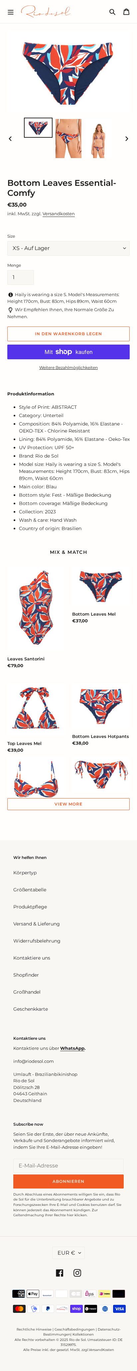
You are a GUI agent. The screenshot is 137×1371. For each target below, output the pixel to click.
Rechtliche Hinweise (34, 1329)
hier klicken (77, 1215)
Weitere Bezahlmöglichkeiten (68, 367)
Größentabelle (29, 890)
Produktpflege (30, 907)
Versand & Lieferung (36, 924)
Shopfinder (26, 975)
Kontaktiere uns (31, 958)
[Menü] (11, 11)
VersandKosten (101, 1350)
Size (11, 236)
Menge (14, 265)
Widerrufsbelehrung (37, 941)
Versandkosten (59, 213)
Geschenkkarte (30, 1009)
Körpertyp (25, 873)
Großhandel (27, 992)
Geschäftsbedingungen (75, 1329)
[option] (38, 127)
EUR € (66, 1253)
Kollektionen (83, 1334)
